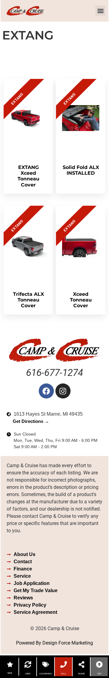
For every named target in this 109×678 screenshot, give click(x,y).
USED (28, 674)
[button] (100, 11)
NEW (10, 673)
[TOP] (99, 664)
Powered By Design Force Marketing (54, 643)
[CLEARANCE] (45, 664)
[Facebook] (46, 390)
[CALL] (63, 664)
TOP (99, 674)
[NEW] (10, 664)
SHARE (81, 674)
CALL (63, 674)
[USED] (28, 664)
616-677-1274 (54, 372)
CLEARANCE (45, 674)
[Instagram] (63, 390)
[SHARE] (81, 664)
